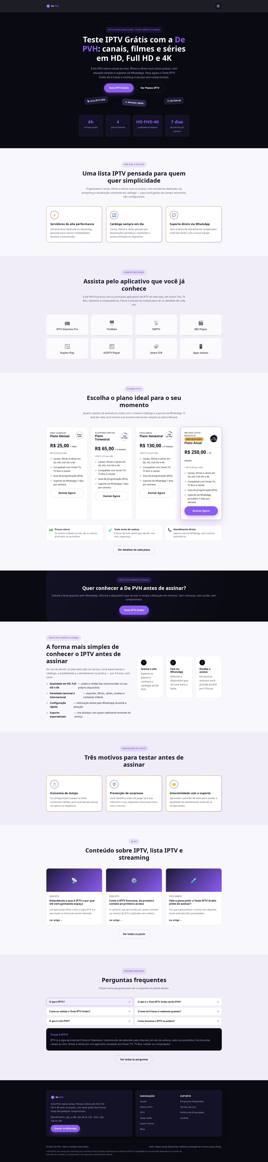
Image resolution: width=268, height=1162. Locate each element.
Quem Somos (147, 1123)
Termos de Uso (188, 1107)
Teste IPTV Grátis (119, 88)
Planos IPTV (146, 1107)
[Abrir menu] (218, 6)
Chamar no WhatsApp (65, 1128)
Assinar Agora (66, 493)
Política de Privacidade (192, 1112)
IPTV (142, 1112)
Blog (142, 1129)
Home (143, 1101)
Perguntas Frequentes (191, 1101)
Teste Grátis (146, 1118)
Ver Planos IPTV (150, 88)
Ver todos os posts (134, 934)
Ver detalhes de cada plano (134, 549)
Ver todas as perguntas (134, 1059)
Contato (184, 1118)
